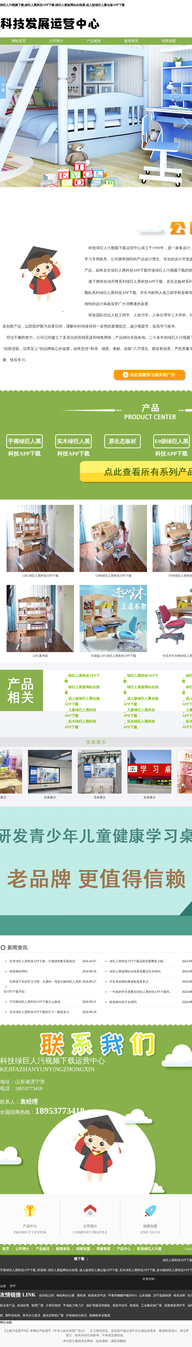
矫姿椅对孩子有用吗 (123, 1002)
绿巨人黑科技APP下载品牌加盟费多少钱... (138, 961)
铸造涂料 (180, 1295)
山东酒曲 (145, 1295)
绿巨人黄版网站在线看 (63, 1270)
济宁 (13, 1286)
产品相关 (94, 41)
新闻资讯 (131, 41)
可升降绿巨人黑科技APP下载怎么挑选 (35, 1002)
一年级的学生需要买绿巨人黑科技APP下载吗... (141, 992)
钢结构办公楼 (65, 1295)
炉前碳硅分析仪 (76, 1315)
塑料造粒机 (12, 1315)
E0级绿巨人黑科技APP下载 (171, 443)
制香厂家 (38, 1305)
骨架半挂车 (120, 1305)
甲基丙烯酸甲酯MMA (122, 1295)
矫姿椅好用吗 (19, 971)
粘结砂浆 (23, 1305)
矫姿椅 (41, 1270)
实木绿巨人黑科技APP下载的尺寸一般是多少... (41, 1012)
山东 (3, 1286)
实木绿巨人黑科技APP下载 (73, 443)
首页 (5, 1249)
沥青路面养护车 (174, 1305)
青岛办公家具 (31, 1315)
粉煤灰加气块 (97, 1295)
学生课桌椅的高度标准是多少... (130, 981)
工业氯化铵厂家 (151, 1305)
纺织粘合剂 (46, 1295)
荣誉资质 (103, 1249)
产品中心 (124, 1249)
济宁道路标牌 (162, 1295)
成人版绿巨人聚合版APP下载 (98, 1270)
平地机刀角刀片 (73, 1305)
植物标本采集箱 (99, 1315)
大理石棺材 (53, 1305)
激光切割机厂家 (53, 1315)
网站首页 (19, 41)
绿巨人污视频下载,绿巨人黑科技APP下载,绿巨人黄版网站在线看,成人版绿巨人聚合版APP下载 (62, 5)
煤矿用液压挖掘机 (98, 1305)
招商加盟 (169, 41)
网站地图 (6, 1322)
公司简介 (56, 41)
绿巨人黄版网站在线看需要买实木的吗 (135, 971)
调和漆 (81, 1295)
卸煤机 (134, 1305)
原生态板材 (122, 441)
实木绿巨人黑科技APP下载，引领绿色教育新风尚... (44, 961)
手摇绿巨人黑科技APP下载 (24, 443)
